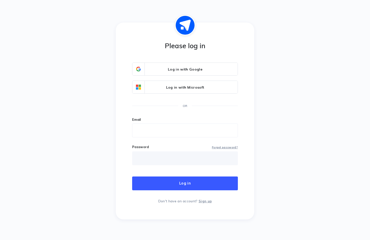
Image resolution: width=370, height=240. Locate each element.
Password (140, 147)
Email (136, 119)
